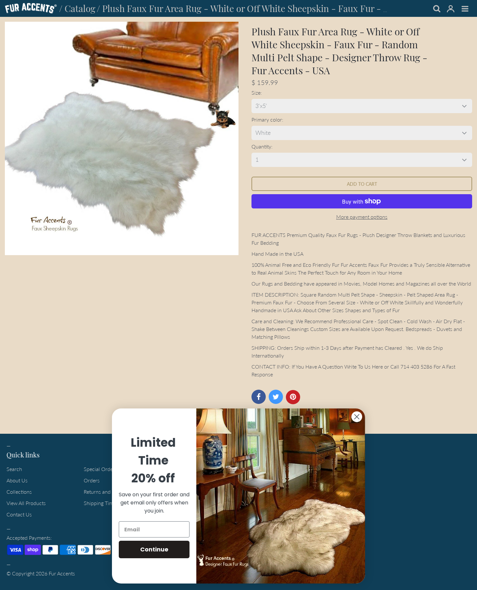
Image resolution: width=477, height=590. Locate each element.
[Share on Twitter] (276, 397)
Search (14, 469)
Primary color (266, 119)
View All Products (26, 503)
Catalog (80, 8)
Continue (154, 549)
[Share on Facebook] (258, 397)
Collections (19, 492)
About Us (17, 480)
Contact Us (19, 514)
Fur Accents (62, 573)
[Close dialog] (356, 416)
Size (256, 92)
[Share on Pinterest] (293, 397)
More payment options (361, 217)
